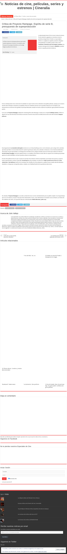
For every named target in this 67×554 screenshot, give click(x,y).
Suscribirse (4, 537)
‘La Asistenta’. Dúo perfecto (31, 384)
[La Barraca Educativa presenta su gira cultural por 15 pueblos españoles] (28, 452)
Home (2, 19)
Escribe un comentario (25, 29)
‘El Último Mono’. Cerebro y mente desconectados (25, 16)
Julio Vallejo (5, 29)
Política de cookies (42, 551)
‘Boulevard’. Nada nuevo (8, 384)
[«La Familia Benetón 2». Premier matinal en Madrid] (39, 452)
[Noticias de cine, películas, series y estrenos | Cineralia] (33, 6)
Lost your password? (7, 482)
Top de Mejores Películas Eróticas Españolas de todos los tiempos (33, 508)
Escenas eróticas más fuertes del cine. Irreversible (29, 503)
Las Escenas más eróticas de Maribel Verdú (28, 519)
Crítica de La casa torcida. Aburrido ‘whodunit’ (10, 236)
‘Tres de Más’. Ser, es (29, 255)
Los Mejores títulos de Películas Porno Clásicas (29, 498)
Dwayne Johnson (10, 208)
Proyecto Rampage (20, 208)
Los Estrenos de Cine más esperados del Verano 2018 (56, 236)
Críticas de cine (8, 19)
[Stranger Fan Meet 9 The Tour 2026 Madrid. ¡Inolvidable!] (49, 452)
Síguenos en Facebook (8, 439)
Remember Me (13, 478)
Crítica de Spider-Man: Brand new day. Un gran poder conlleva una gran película (54, 386)
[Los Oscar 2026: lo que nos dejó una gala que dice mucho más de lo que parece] (60, 452)
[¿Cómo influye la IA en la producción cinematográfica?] (17, 452)
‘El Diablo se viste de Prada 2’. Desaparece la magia (53, 256)
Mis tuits (2, 544)
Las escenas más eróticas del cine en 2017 (27, 514)
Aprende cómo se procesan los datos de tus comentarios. (34, 436)
